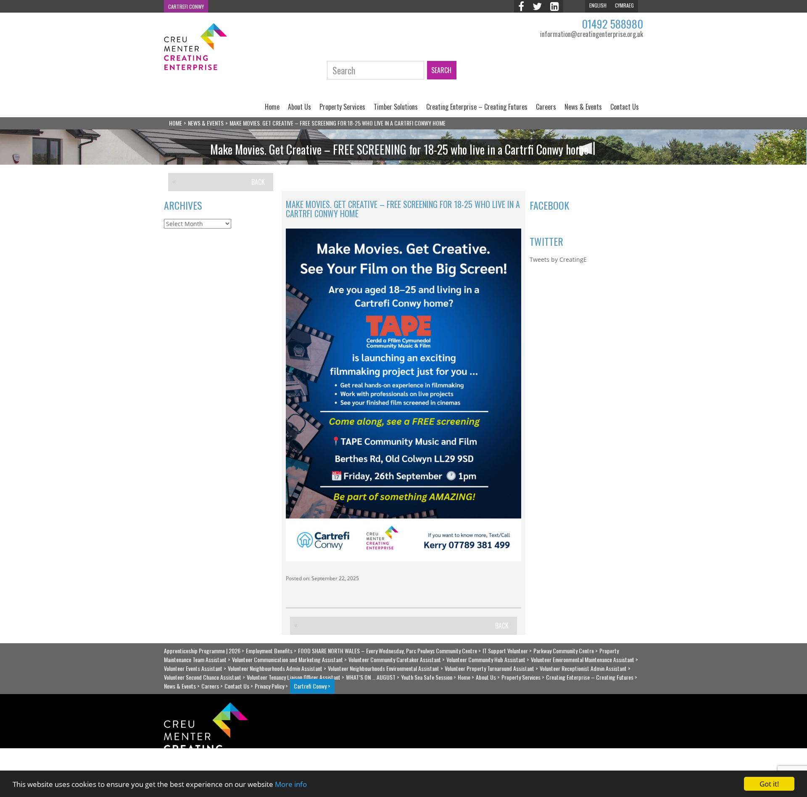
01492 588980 (612, 24)
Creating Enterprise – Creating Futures (476, 107)
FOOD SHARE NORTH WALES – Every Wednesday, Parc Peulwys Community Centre (387, 650)
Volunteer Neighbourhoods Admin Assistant (275, 668)
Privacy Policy (269, 685)
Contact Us (624, 107)
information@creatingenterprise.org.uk (591, 34)
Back (258, 182)
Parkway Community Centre (563, 650)
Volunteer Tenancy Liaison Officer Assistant (293, 677)
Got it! (769, 784)
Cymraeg (624, 5)
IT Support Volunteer (505, 650)
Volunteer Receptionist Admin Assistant (583, 668)
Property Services (342, 107)
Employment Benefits (269, 650)
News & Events (583, 107)
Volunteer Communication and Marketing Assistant (287, 659)
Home (272, 107)
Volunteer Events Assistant (193, 668)
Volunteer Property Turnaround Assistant (489, 668)
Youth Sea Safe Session (426, 677)
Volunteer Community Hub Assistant (485, 659)
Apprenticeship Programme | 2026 (202, 650)
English (598, 5)
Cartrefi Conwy (186, 6)
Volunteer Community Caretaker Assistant (394, 659)
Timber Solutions (396, 107)
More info (291, 784)
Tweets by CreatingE (558, 259)
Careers (546, 107)
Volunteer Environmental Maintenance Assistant (582, 659)
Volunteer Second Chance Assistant (202, 677)
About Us (299, 107)
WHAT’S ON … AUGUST (371, 677)
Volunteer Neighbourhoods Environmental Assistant (383, 668)
